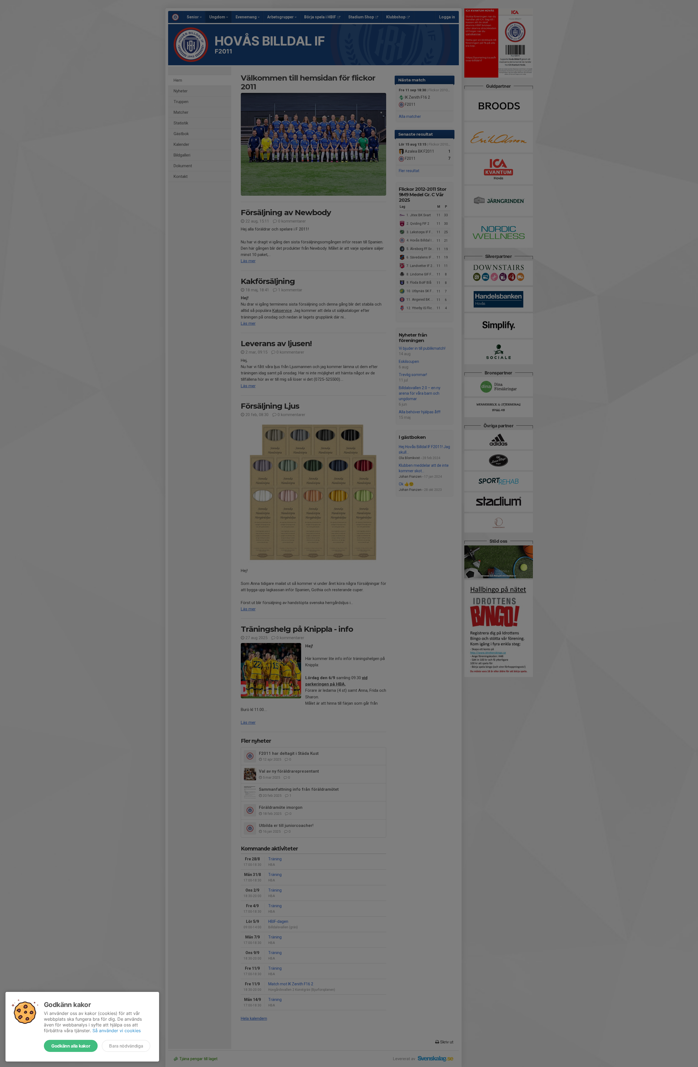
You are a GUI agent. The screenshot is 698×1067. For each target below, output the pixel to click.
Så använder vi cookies (116, 1030)
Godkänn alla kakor (70, 1046)
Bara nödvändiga (126, 1046)
